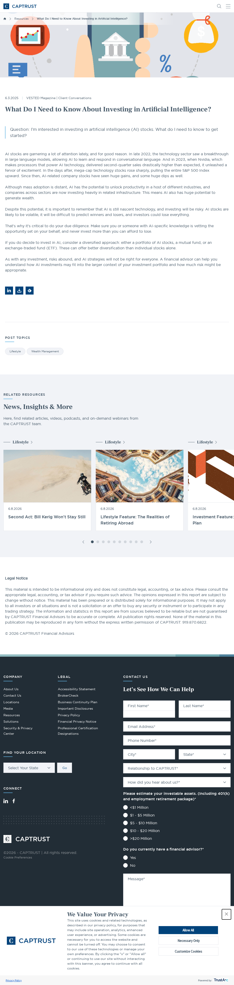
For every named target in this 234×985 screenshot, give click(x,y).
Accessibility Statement (77, 689)
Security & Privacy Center (17, 731)
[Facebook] (14, 801)
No (132, 865)
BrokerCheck (68, 696)
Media (8, 708)
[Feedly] (30, 291)
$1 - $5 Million (142, 815)
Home (4, 18)
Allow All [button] (188, 930)
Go (64, 768)
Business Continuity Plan (77, 702)
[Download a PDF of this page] (19, 291)
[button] (226, 914)
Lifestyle (15, 351)
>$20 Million (141, 838)
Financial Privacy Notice (77, 721)
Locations (11, 702)
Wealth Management (45, 351)
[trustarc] (220, 980)
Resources (21, 18)
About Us (11, 689)
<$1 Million (139, 807)
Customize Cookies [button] (188, 951)
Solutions (11, 721)
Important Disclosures (75, 708)
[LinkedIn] (5, 801)
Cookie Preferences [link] (17, 857)
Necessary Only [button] (189, 940)
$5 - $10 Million (143, 823)
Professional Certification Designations (78, 731)
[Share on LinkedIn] (9, 291)
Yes (133, 857)
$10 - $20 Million (145, 830)
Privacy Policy (14, 980)
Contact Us (12, 695)
